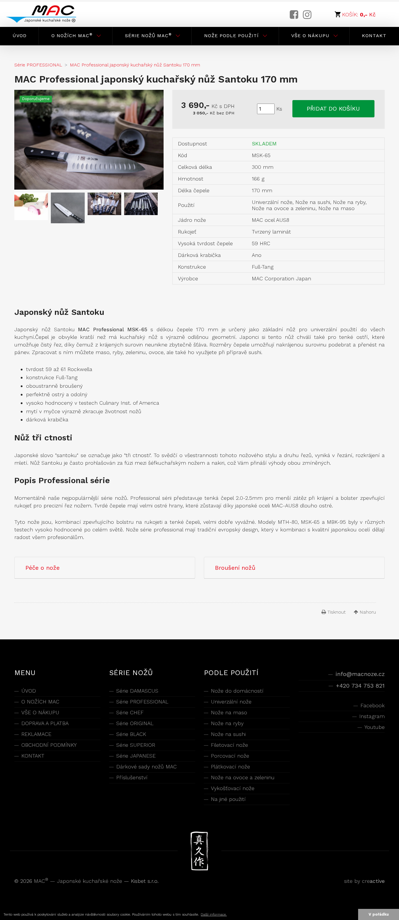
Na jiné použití (228, 799)
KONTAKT (32, 756)
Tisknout (336, 612)
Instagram (371, 716)
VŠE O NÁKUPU (40, 712)
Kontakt (374, 35)
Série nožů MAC (148, 35)
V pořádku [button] (379, 914)
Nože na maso (229, 712)
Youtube (374, 727)
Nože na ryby (227, 723)
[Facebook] (294, 14)
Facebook (372, 705)
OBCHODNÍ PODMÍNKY (49, 745)
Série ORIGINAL (134, 723)
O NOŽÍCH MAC (40, 701)
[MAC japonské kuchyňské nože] (46, 14)
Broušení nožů (235, 567)
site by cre (364, 881)
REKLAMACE (36, 734)
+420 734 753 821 (360, 685)
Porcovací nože (230, 756)
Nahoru (367, 612)
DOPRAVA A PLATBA (45, 723)
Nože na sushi (228, 734)
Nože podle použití (231, 35)
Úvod (20, 35)
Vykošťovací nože (232, 788)
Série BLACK (131, 734)
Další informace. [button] (214, 914)
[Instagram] (307, 14)
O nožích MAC (72, 35)
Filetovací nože (229, 745)
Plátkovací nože (230, 766)
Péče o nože (42, 567)
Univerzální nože (231, 701)
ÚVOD (28, 691)
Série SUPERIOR (135, 745)
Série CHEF (130, 712)
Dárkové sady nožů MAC (146, 766)
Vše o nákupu (310, 35)
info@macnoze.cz (360, 674)
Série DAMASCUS (137, 691)
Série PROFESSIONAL (142, 701)
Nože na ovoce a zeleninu (243, 777)
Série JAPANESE (136, 756)
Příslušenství (132, 777)
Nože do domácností (237, 691)
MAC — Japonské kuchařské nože (79, 881)
